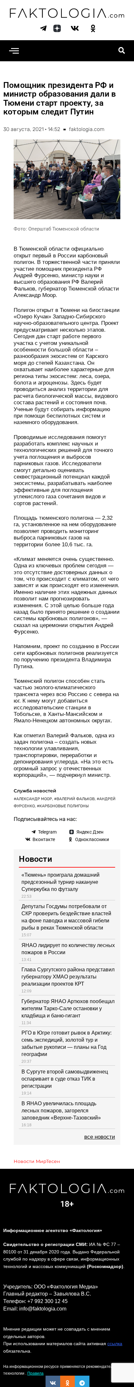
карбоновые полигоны (64, 806)
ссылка (114, 1343)
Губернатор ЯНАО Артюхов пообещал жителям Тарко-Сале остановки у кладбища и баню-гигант (67, 1008)
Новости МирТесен (37, 1161)
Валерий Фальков (76, 799)
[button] (14, 50)
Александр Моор (34, 799)
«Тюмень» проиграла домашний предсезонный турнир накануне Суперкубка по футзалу (60, 882)
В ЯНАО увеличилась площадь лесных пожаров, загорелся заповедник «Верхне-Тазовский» (61, 1110)
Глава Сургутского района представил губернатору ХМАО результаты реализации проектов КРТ (67, 977)
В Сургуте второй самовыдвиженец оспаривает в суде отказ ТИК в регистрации (64, 1079)
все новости (99, 1137)
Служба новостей (35, 791)
